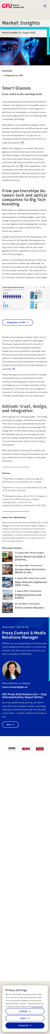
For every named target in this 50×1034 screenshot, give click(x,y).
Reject (23, 1018)
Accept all (23, 1025)
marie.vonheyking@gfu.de (15, 687)
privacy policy (37, 1006)
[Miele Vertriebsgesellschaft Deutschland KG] (37, 749)
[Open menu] (45, 6)
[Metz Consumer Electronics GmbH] (23, 749)
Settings (23, 1011)
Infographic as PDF (16, 322)
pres (9, 724)
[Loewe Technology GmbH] (9, 749)
